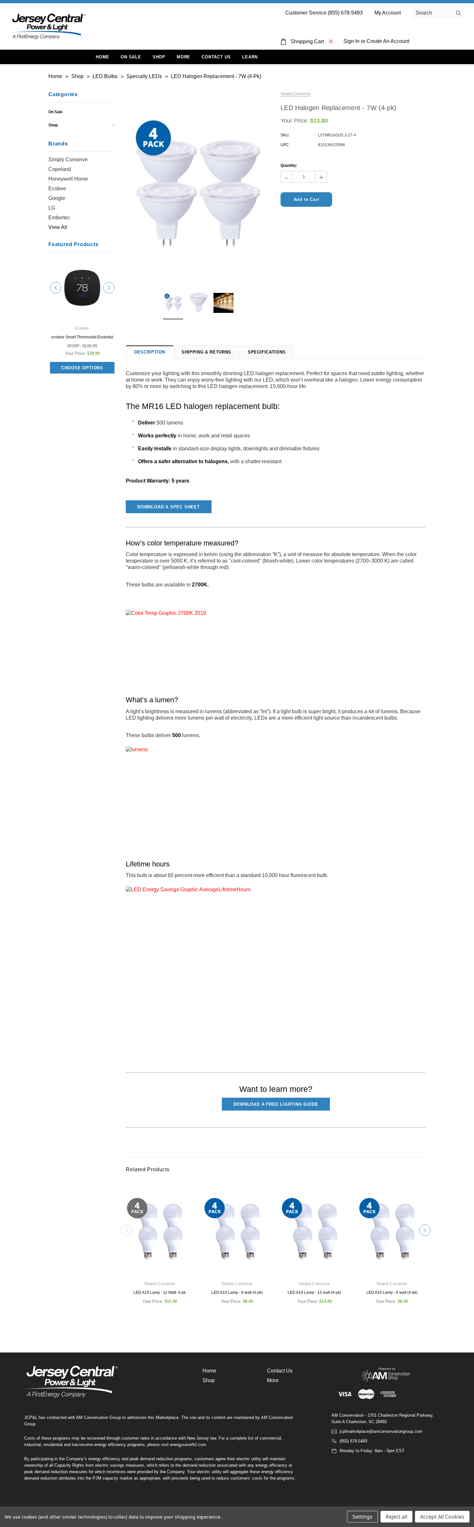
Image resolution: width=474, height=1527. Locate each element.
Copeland (59, 169)
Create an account (388, 41)
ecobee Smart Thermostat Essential (82, 337)
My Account (387, 12)
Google (56, 198)
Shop (159, 57)
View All (57, 227)
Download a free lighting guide (275, 1104)
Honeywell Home (68, 179)
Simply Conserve (68, 159)
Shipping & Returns (206, 352)
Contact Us (279, 1370)
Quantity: (289, 165)
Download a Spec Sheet (168, 506)
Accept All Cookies (442, 1516)
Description (149, 352)
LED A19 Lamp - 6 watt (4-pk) (392, 1292)
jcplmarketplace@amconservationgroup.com (381, 1431)
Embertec (59, 217)
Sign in (351, 41)
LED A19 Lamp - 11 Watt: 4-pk (159, 1292)
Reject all (396, 1516)
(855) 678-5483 (353, 1441)
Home (209, 1370)
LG (51, 208)
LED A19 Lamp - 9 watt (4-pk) (237, 1292)
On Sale (55, 112)
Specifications (267, 352)
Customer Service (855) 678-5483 (324, 12)
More (183, 57)
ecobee (57, 188)
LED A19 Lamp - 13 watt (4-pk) (314, 1292)
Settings (362, 1516)
